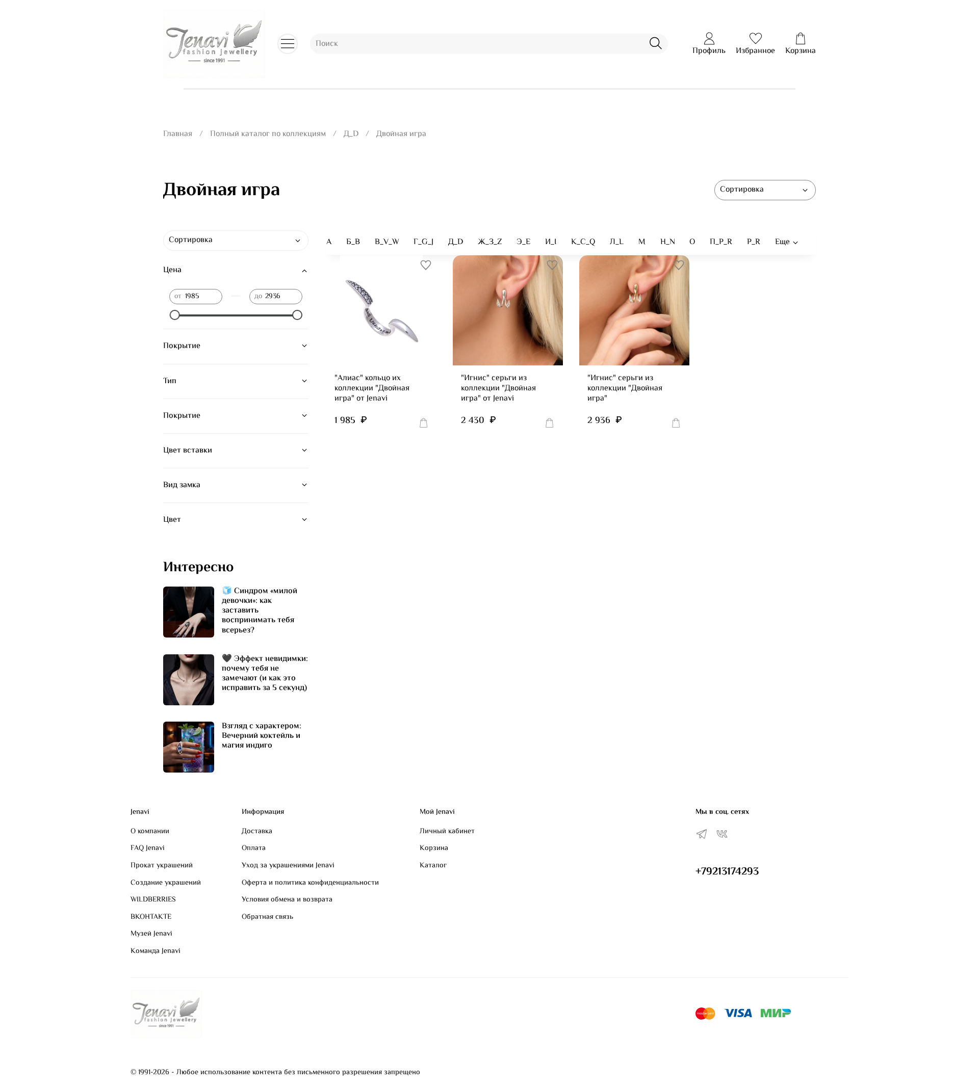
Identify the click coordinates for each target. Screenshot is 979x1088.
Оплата (254, 848)
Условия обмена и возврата (287, 900)
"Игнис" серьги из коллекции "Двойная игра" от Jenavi (498, 388)
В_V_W (387, 242)
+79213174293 (727, 872)
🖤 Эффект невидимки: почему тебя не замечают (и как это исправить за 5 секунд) (265, 674)
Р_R (753, 242)
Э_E (523, 242)
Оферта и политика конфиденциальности (310, 883)
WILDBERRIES (153, 900)
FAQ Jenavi (148, 848)
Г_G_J (423, 242)
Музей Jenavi (151, 934)
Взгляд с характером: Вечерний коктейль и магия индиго (261, 736)
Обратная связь (267, 917)
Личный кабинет (447, 831)
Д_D (351, 134)
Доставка (257, 831)
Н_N (667, 242)
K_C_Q (583, 242)
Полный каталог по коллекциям (268, 134)
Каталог (433, 865)
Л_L (617, 242)
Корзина (434, 848)
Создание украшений (166, 883)
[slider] (174, 315)
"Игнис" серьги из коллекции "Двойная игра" (624, 388)
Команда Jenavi (156, 951)
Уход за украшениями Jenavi (288, 865)
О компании (150, 831)
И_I (551, 242)
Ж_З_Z (490, 242)
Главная (177, 134)
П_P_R (721, 242)
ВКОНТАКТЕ (151, 917)
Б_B (353, 242)
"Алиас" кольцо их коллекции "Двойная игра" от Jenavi (371, 388)
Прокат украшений (162, 865)
